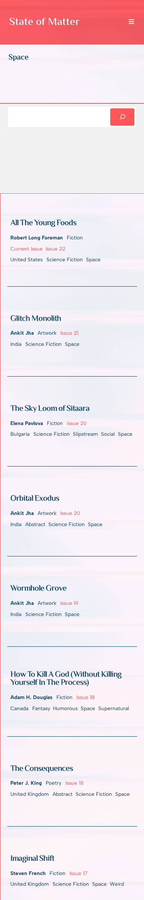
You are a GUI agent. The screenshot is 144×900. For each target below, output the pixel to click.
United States (26, 259)
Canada (19, 708)
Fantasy (41, 708)
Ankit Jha (22, 333)
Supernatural (113, 708)
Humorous (65, 708)
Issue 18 (85, 697)
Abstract (35, 524)
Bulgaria (20, 434)
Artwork (47, 333)
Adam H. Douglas (31, 697)
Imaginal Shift (32, 859)
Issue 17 (78, 873)
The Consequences (41, 769)
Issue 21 (69, 333)
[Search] (122, 117)
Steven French (28, 873)
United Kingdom (29, 794)
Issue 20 (76, 423)
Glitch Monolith (35, 319)
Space (93, 259)
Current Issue (26, 249)
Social (108, 434)
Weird (117, 884)
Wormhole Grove (38, 589)
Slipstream (85, 434)
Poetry (53, 783)
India (16, 344)
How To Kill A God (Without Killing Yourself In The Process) (65, 679)
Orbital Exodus (34, 499)
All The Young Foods (43, 223)
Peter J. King (26, 783)
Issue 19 (69, 603)
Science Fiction (64, 259)
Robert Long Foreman (36, 237)
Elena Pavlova (26, 423)
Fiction (75, 237)
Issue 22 (55, 249)
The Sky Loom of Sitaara (49, 409)
